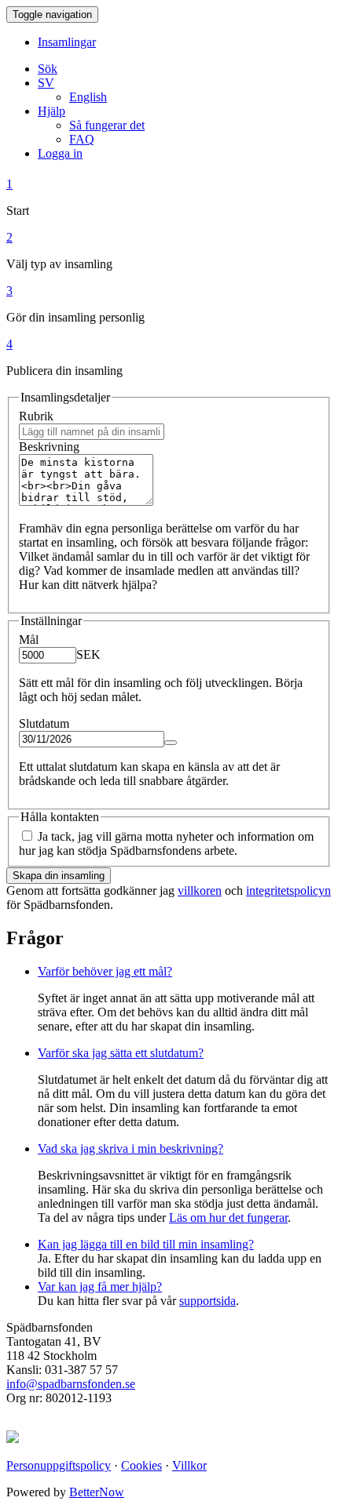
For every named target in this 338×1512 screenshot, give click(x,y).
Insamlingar (67, 42)
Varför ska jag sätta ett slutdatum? (121, 1052)
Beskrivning (49, 446)
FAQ (81, 139)
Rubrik (36, 416)
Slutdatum (44, 723)
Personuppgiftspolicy (58, 1465)
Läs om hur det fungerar (228, 1217)
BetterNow (96, 1492)
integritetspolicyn (288, 890)
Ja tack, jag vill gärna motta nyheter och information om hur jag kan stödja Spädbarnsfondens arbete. (166, 843)
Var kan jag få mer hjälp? (100, 1286)
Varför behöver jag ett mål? (105, 971)
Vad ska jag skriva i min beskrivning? (130, 1148)
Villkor (189, 1465)
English (88, 97)
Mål (29, 639)
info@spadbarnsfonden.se (70, 1383)
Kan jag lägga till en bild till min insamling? (146, 1244)
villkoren (200, 890)
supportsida (207, 1300)
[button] (46, 82)
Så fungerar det (107, 125)
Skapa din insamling (59, 875)
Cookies (141, 1465)
